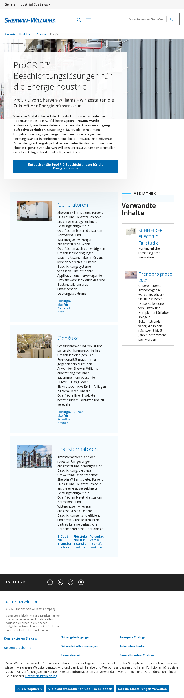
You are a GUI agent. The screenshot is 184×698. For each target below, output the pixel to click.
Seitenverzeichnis (17, 647)
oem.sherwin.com (23, 601)
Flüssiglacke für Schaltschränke (64, 417)
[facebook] (50, 582)
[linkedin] (60, 582)
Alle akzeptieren (29, 689)
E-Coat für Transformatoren (64, 541)
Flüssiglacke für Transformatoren (81, 541)
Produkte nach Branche (33, 34)
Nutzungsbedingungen (75, 637)
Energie (54, 34)
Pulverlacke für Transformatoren (97, 541)
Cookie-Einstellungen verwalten (142, 689)
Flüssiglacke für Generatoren (64, 306)
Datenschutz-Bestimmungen (79, 646)
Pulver (78, 412)
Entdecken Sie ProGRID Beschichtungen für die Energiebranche (65, 166)
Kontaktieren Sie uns (20, 638)
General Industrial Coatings (137, 655)
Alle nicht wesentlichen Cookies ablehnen (80, 689)
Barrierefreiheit (71, 655)
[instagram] (70, 582)
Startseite (10, 34)
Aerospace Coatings (132, 637)
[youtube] (81, 582)
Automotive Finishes (133, 646)
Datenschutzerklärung (41, 676)
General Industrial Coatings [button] (26, 4)
